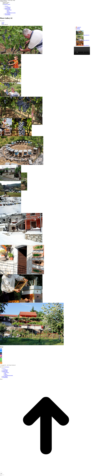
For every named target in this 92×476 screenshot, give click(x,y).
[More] (1, 363)
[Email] (1, 361)
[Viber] (1, 357)
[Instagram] (1, 355)
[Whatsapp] (1, 359)
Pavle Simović (6, 366)
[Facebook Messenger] (1, 351)
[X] (1, 353)
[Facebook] (1, 349)
